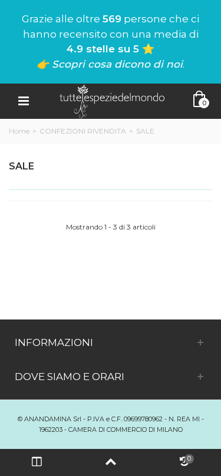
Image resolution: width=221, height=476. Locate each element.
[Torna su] (110, 462)
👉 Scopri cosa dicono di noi (110, 64)
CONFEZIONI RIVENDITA (82, 131)
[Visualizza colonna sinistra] (37, 462)
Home (19, 131)
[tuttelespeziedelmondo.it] (112, 100)
